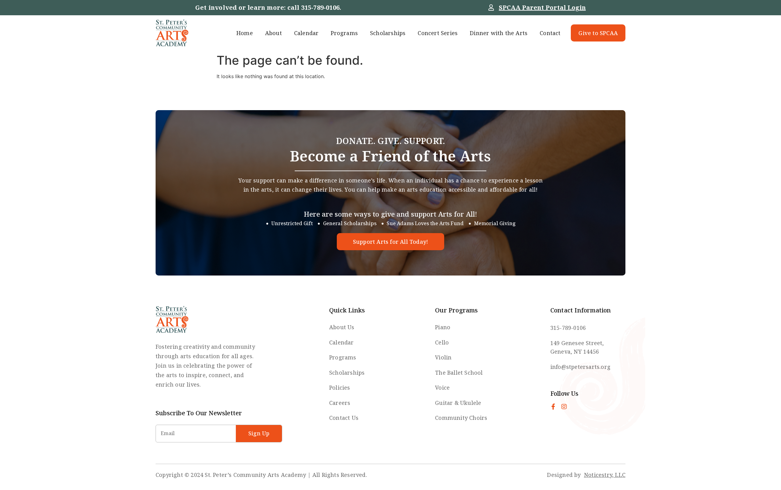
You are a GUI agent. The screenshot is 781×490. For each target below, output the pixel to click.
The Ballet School (459, 372)
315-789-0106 (320, 7)
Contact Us (343, 417)
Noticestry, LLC (604, 474)
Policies (339, 387)
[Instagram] (564, 407)
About (273, 33)
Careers (339, 402)
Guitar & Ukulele (458, 402)
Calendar (306, 33)
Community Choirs (461, 417)
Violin (443, 357)
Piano (442, 327)
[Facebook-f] (553, 407)
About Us (342, 327)
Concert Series (438, 33)
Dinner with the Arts (498, 33)
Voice (442, 387)
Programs (344, 33)
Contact (550, 33)
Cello (442, 342)
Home (244, 33)
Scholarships (387, 33)
